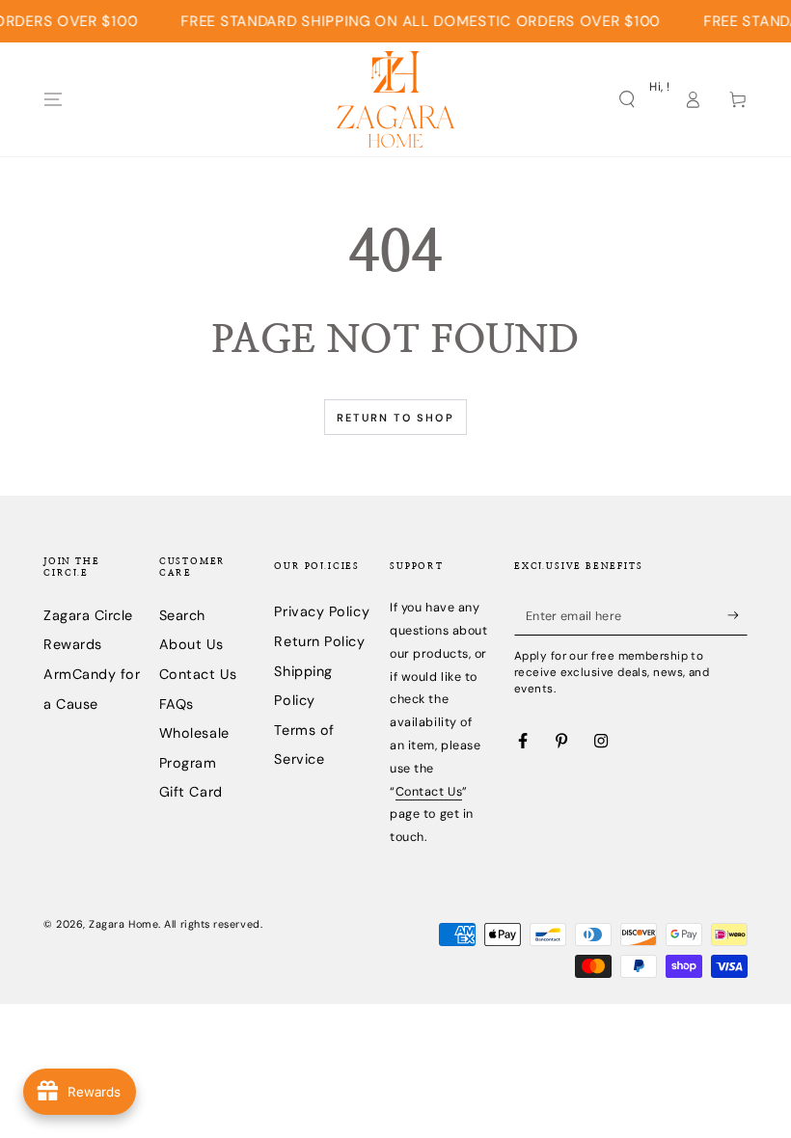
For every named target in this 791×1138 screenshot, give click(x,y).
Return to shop (395, 417)
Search (182, 615)
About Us (191, 644)
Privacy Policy (321, 611)
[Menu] (53, 99)
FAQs (176, 704)
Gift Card (191, 791)
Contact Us (197, 674)
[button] (626, 99)
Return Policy (319, 641)
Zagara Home (123, 924)
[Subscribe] (737, 615)
